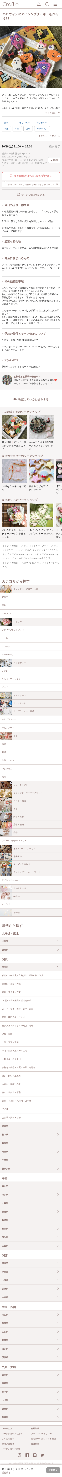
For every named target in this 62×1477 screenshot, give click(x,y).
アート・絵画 (19, 801)
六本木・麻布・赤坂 (11, 1084)
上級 (28, 128)
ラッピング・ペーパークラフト (27, 793)
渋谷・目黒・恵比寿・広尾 (14, 1050)
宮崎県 (5, 1409)
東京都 (5, 967)
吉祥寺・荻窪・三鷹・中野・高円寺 (18, 1067)
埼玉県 (5, 1151)
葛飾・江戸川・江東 (11, 992)
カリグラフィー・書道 (23, 711)
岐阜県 (5, 1220)
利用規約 (35, 1428)
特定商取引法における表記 (43, 1438)
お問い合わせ (8, 1444)
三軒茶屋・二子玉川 (11, 1059)
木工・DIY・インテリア (24, 848)
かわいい (8, 122)
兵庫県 (5, 1289)
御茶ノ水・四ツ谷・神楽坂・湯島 (17, 1025)
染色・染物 (18, 824)
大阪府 (5, 1280)
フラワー (17, 621)
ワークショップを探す (12, 1433)
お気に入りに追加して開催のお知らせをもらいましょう (32, 184)
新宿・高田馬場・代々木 (13, 1017)
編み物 (16, 896)
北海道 (5, 941)
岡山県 (5, 1315)
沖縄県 (5, 1417)
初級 (6, 128)
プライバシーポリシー (41, 1433)
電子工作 (17, 856)
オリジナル (24, 122)
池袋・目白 (7, 1034)
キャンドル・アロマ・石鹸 (25, 589)
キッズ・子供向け (21, 864)
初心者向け (41, 122)
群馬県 (5, 1143)
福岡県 (5, 1375)
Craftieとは (7, 1428)
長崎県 (5, 1383)
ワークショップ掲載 (11, 1449)
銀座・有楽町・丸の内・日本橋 (16, 1101)
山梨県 (5, 1203)
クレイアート (19, 703)
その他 (16, 912)
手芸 (15, 736)
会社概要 (35, 1444)
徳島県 (5, 1340)
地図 (55, 160)
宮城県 (5, 950)
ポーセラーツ (19, 695)
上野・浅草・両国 (10, 1042)
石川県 (5, 1194)
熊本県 (5, 1392)
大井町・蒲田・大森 (11, 984)
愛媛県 (5, 1357)
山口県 (5, 1332)
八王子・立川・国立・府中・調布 (17, 1009)
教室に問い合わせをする (33, 399)
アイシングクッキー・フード (26, 872)
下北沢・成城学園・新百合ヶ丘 (16, 1000)
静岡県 (5, 1229)
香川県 (5, 1349)
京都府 (5, 1272)
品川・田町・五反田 (11, 1076)
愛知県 (5, 1237)
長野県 (5, 1211)
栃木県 (5, 1134)
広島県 (5, 1323)
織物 (15, 832)
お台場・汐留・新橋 (11, 1117)
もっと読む (50, 112)
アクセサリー (19, 663)
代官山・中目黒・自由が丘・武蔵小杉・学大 (22, 975)
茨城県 (5, 1126)
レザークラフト (20, 785)
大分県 (5, 1400)
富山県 (5, 1186)
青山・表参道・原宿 (11, 1092)
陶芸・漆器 (18, 816)
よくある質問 (8, 1438)
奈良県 (5, 1297)
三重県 (5, 1246)
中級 (17, 128)
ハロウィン (42, 128)
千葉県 (5, 1160)
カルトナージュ (20, 888)
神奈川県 (6, 1168)
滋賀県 (5, 1263)
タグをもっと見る (47, 136)
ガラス (16, 808)
